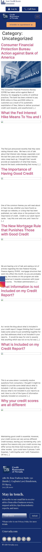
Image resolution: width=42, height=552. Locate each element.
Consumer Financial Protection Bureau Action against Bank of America (19, 51)
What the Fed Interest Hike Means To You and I (21, 115)
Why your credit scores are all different (19, 403)
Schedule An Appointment (20, 24)
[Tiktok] (24, 539)
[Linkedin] (28, 539)
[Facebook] (4, 539)
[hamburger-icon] (37, 16)
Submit (35, 516)
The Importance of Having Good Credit (17, 171)
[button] (12, 9)
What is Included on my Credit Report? (20, 346)
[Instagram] (19, 539)
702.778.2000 (7, 487)
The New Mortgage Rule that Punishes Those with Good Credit (21, 230)
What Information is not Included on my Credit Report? (20, 291)
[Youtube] (9, 539)
